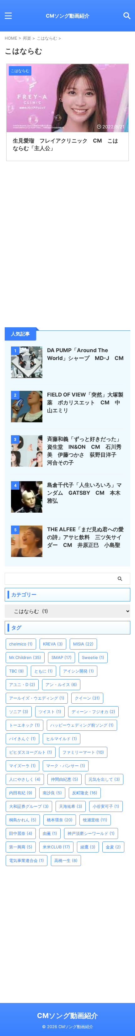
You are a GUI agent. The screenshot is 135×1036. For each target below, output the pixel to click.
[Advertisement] (52, 275)
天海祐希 (70, 806)
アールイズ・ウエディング (36, 698)
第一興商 (20, 846)
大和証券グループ (29, 806)
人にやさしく (24, 779)
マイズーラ (22, 765)
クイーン (87, 698)
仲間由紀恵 (64, 779)
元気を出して (104, 779)
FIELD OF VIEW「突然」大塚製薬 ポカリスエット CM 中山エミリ (85, 402)
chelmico (21, 643)
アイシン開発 (78, 670)
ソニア (18, 711)
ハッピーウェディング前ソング (82, 725)
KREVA (53, 643)
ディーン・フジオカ (93, 711)
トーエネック (24, 725)
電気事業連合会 (26, 860)
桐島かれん (22, 819)
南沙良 (52, 792)
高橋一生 (66, 860)
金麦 (113, 846)
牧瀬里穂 (95, 819)
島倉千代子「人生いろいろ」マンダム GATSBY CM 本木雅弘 (84, 493)
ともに (43, 670)
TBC (16, 670)
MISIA (83, 643)
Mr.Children (25, 657)
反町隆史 (84, 792)
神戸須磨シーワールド (91, 833)
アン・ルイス (61, 684)
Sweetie (93, 657)
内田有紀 (20, 792)
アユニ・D (22, 684)
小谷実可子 (106, 806)
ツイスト (50, 711)
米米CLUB (56, 846)
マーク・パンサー (65, 765)
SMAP (61, 657)
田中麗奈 (20, 833)
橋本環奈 (60, 819)
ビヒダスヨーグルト (30, 752)
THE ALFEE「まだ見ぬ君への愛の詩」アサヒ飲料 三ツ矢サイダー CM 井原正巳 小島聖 (85, 537)
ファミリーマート (83, 752)
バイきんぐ (22, 738)
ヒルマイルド (61, 738)
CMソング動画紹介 (67, 16)
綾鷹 (87, 846)
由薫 (50, 833)
